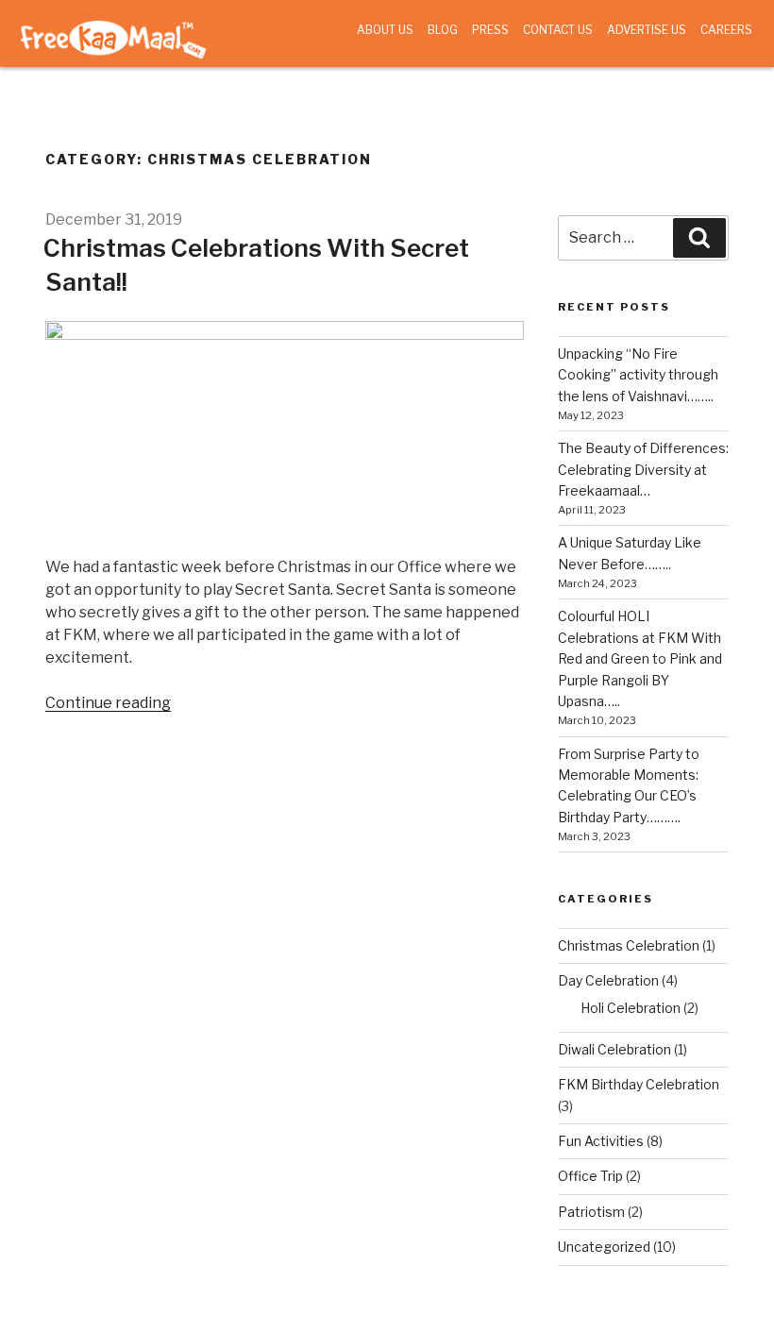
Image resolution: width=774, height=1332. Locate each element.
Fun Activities (601, 1141)
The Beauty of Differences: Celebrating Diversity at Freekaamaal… (643, 469)
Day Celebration (608, 980)
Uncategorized (604, 1247)
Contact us (558, 30)
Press (490, 30)
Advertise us (646, 30)
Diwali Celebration (614, 1049)
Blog (443, 30)
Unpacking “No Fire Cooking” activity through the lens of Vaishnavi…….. (638, 375)
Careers (726, 30)
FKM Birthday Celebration (638, 1084)
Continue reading (108, 703)
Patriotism (591, 1212)
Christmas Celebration (628, 945)
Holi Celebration (630, 1008)
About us (385, 30)
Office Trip (590, 1176)
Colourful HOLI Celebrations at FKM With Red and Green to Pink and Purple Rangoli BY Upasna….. (640, 658)
